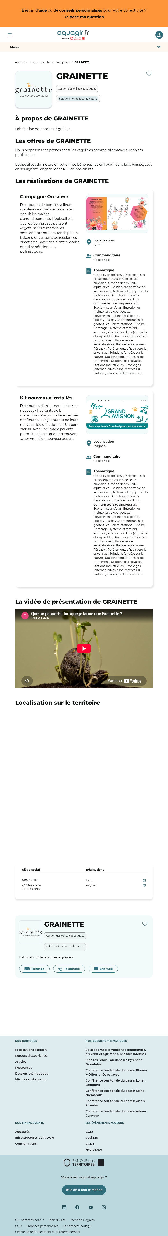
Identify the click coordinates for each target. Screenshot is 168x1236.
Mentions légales (82, 1220)
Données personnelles (42, 1226)
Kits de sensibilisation (31, 1079)
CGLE (89, 1132)
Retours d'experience (31, 1056)
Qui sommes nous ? (29, 1220)
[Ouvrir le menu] (10, 35)
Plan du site (57, 1220)
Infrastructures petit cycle (34, 1137)
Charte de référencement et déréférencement (48, 1232)
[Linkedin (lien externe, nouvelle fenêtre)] (64, 1207)
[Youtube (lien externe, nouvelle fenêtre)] (90, 1207)
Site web (105, 969)
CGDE (90, 1143)
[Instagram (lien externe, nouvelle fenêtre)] (104, 1207)
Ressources (23, 1067)
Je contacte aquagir (77, 1226)
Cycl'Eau (92, 1137)
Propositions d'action (31, 1050)
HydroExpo (94, 1149)
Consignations (26, 1143)
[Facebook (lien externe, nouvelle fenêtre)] (77, 1207)
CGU (18, 1226)
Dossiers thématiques (31, 1073)
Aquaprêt (22, 1132)
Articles (20, 1061)
